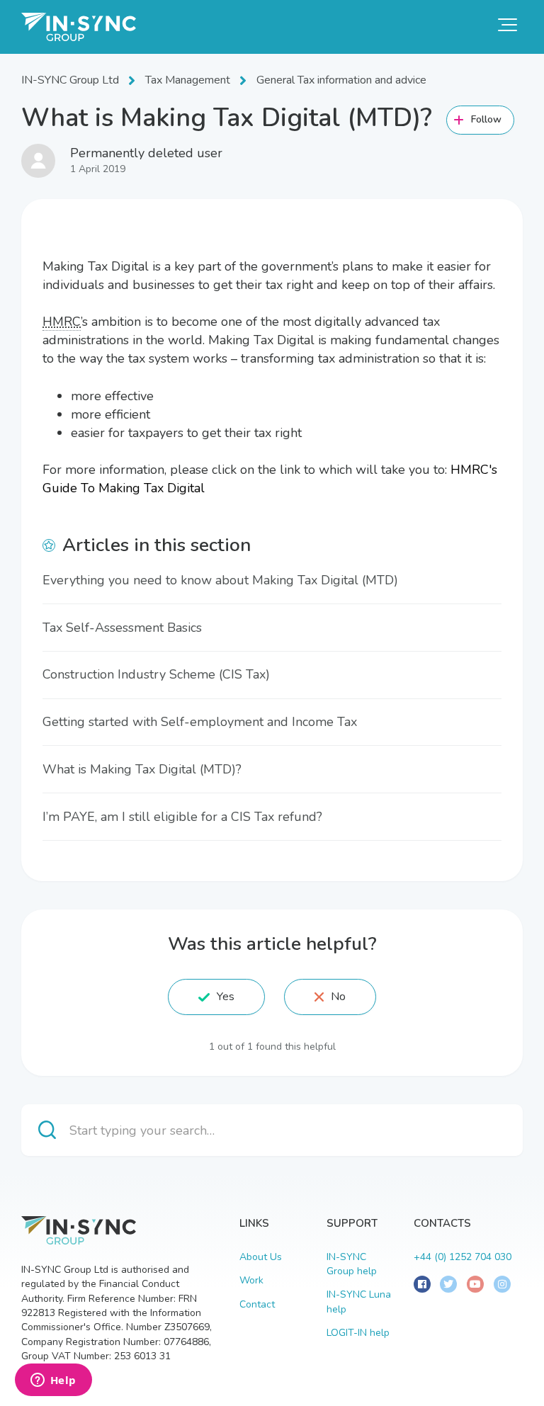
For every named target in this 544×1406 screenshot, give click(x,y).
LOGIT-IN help (358, 1332)
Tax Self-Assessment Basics (122, 627)
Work (251, 1280)
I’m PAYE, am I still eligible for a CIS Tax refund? (182, 816)
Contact (257, 1304)
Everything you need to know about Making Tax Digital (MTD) (220, 580)
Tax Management (187, 80)
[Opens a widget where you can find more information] (53, 1381)
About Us (260, 1257)
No (338, 996)
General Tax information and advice (341, 80)
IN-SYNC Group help (352, 1264)
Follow (486, 119)
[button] (507, 25)
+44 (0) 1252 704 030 (462, 1257)
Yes (225, 996)
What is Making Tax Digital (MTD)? (142, 769)
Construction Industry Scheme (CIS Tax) (156, 674)
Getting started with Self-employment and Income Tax (199, 721)
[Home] (78, 27)
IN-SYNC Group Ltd (70, 80)
